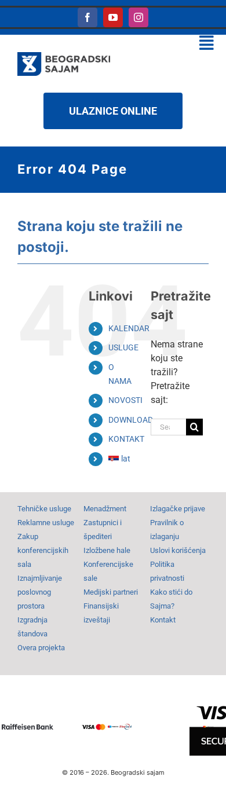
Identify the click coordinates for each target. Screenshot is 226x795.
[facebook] (87, 17)
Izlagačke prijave (177, 508)
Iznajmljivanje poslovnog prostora (39, 592)
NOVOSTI (125, 400)
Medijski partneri (110, 592)
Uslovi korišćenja (178, 550)
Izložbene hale (106, 550)
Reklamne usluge (45, 522)
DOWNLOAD (130, 419)
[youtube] (113, 17)
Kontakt (163, 620)
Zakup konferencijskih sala (42, 550)
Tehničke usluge (44, 508)
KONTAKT (126, 439)
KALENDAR (129, 328)
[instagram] (138, 17)
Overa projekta (41, 647)
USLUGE (123, 347)
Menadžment (104, 508)
